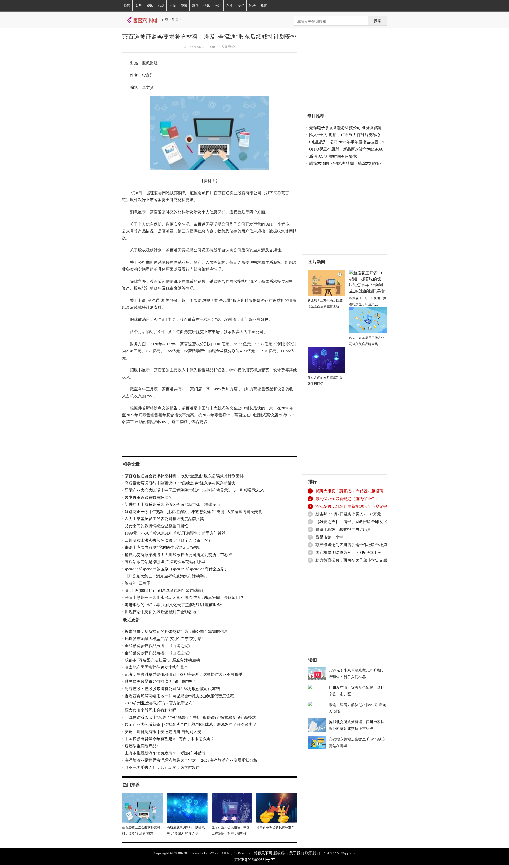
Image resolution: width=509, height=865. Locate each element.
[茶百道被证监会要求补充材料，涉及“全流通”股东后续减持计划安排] (142, 807)
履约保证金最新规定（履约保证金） (347, 499)
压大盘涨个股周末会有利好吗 (150, 710)
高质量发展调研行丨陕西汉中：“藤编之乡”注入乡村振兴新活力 (180, 483)
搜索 (377, 21)
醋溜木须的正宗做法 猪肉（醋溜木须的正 (345, 163)
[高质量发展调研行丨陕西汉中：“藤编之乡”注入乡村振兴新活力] (187, 807)
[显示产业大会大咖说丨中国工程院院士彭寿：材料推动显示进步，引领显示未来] (232, 807)
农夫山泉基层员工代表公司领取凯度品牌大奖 (164, 518)
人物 (172, 5)
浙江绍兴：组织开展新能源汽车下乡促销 (351, 506)
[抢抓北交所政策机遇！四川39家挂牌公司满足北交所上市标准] (317, 724)
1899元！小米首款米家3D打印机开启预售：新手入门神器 (175, 533)
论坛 (252, 5)
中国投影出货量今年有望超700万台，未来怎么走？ (169, 738)
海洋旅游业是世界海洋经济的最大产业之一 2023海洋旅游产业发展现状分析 (191, 760)
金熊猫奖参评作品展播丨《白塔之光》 (158, 645)
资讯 (150, 5)
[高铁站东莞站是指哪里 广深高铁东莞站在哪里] (317, 741)
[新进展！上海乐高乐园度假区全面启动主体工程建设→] (326, 282)
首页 (165, 19)
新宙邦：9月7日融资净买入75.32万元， (350, 514)
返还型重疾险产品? (141, 745)
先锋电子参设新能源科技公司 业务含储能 (345, 127)
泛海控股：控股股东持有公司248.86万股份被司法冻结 (172, 688)
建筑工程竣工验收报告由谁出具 (343, 529)
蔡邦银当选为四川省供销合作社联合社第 (351, 545)
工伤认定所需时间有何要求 (333, 156)
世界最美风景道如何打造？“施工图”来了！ (162, 681)
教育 (264, 5)
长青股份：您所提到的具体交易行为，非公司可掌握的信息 (176, 631)
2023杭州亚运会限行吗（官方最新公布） (161, 702)
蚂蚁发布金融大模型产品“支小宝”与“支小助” (164, 638)
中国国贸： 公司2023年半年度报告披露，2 (346, 141)
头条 (138, 5)
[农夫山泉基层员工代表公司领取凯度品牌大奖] (368, 319)
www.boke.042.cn (205, 852)
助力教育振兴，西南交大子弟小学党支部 (351, 560)
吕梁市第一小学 (329, 537)
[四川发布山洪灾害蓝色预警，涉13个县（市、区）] (317, 689)
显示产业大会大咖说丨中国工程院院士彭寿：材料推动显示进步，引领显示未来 (194, 490)
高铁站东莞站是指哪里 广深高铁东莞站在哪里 (165, 561)
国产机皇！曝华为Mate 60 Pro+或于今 (348, 552)
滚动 (195, 5)
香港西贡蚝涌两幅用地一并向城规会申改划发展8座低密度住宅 (179, 695)
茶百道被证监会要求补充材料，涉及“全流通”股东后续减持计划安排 (184, 475)
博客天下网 (263, 852)
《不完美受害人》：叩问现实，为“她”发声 (162, 767)
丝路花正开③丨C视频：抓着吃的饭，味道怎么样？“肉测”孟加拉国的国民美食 (193, 511)
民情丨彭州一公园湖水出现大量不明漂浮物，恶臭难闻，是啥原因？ (184, 597)
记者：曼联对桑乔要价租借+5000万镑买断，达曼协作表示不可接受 (184, 674)
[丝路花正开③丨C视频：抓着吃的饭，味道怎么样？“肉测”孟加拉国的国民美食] (368, 281)
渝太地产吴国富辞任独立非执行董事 (156, 667)
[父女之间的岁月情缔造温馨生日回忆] (326, 359)
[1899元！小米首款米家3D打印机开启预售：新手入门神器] (317, 672)
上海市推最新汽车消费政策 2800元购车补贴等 (165, 753)
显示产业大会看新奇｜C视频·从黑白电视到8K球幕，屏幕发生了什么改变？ (191, 724)
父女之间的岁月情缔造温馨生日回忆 (156, 525)
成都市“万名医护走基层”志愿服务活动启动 (162, 660)
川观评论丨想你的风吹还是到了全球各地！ (162, 611)
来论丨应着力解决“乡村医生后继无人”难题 (162, 547)
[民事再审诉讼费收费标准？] (276, 807)
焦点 (161, 5)
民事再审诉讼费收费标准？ (148, 497)
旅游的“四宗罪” (138, 583)
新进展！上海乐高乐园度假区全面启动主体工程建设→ (172, 504)
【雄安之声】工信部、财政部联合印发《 (351, 522)
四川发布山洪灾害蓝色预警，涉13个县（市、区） (168, 540)
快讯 (207, 5)
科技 (229, 5)
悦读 (127, 5)
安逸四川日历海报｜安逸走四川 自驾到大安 (163, 731)
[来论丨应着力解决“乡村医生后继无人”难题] (317, 707)
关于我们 (296, 852)
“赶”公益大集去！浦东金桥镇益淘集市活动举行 (166, 576)
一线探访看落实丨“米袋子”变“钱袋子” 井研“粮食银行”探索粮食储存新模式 (190, 717)
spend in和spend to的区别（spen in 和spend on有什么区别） (177, 568)
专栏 (241, 5)
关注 (218, 5)
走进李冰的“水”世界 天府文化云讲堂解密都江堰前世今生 (175, 604)
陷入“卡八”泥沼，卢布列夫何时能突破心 (344, 134)
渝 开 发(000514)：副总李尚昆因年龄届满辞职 (165, 590)
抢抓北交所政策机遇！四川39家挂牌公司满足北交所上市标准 (178, 554)
